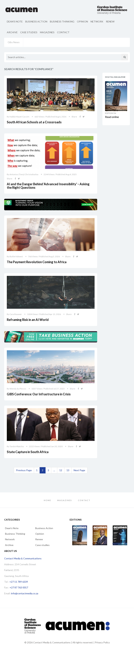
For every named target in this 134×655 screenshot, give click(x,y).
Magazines (47, 32)
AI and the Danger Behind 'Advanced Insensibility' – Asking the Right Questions (48, 185)
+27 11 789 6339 (18, 581)
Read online (112, 116)
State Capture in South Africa (28, 452)
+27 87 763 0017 (19, 587)
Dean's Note (15, 21)
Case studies (28, 32)
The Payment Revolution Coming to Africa (36, 262)
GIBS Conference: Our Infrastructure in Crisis (39, 394)
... (54, 470)
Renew (110, 21)
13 (67, 470)
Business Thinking (62, 21)
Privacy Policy (102, 642)
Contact (63, 32)
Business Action (36, 21)
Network (97, 21)
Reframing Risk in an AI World (28, 320)
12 (60, 470)
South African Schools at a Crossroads (34, 122)
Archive (12, 32)
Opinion (82, 21)
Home (47, 500)
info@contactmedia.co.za (24, 593)
